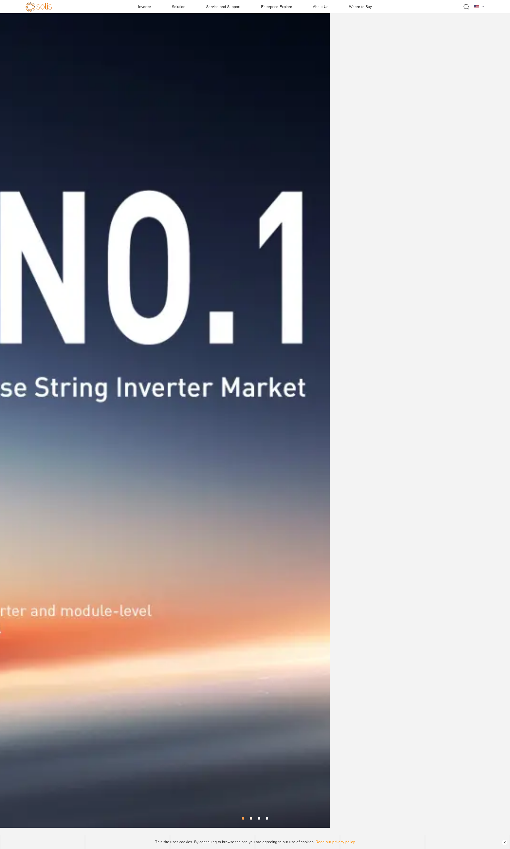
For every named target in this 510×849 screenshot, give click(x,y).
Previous (11, 414)
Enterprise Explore (276, 7)
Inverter (144, 7)
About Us (320, 7)
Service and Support (223, 7)
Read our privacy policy (335, 842)
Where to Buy (360, 7)
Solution (178, 7)
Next (499, 414)
